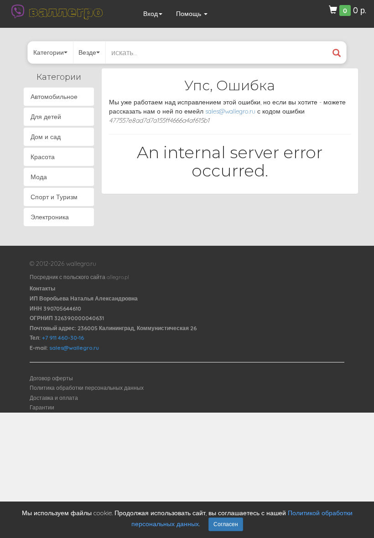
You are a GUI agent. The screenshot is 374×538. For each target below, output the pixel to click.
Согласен (225, 524)
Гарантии (42, 407)
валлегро (66, 11)
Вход (150, 14)
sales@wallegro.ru (230, 111)
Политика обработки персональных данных (87, 387)
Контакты (42, 288)
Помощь (189, 14)
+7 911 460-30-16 (63, 337)
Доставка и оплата (54, 397)
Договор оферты (51, 378)
